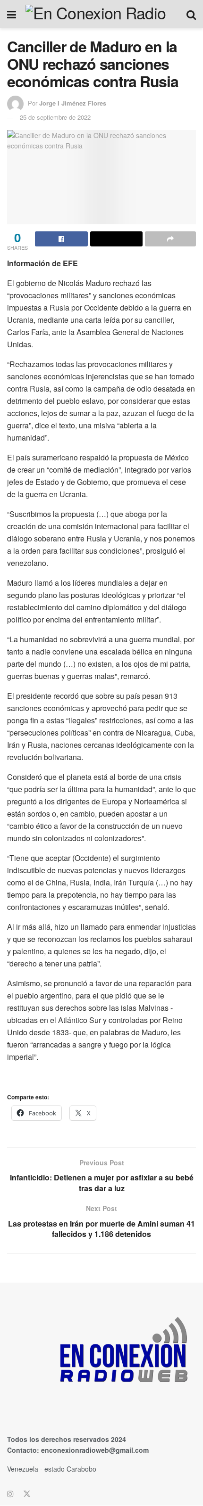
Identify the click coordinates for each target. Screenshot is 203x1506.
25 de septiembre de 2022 (55, 117)
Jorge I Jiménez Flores (72, 102)
